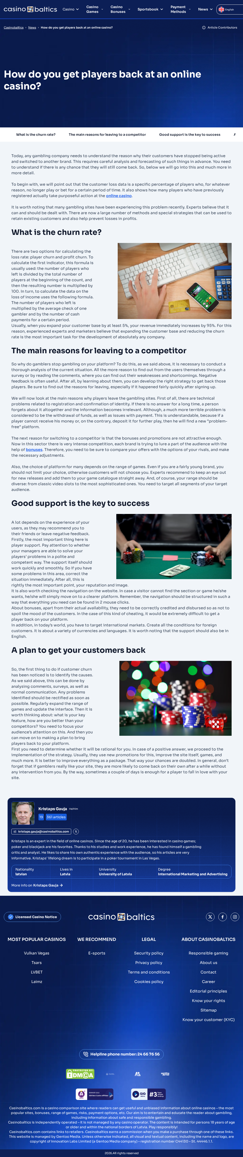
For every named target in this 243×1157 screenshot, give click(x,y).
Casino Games (92, 9)
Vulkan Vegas (36, 953)
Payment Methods (178, 9)
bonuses (34, 449)
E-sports (96, 953)
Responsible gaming (208, 953)
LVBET (37, 972)
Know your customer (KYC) (208, 1019)
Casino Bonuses (118, 9)
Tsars (37, 962)
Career (208, 981)
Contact (208, 972)
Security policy (149, 953)
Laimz (36, 981)
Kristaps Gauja (52, 808)
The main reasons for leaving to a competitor (107, 134)
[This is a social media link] (210, 917)
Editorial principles (208, 991)
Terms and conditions (149, 972)
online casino (119, 195)
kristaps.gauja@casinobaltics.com (43, 831)
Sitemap (209, 1010)
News (203, 9)
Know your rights (208, 1000)
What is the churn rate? (36, 134)
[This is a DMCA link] (80, 1074)
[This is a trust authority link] (110, 1074)
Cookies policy (149, 981)
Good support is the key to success (189, 134)
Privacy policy (148, 962)
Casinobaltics (13, 27)
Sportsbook (148, 9)
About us (208, 962)
